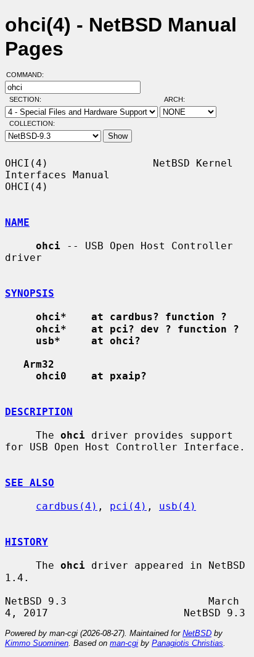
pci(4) (128, 506)
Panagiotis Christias (187, 643)
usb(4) (177, 506)
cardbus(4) (66, 506)
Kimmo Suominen (36, 643)
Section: (28, 99)
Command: (28, 74)
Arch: (180, 99)
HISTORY (26, 542)
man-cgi (124, 643)
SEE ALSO (29, 483)
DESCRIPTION (39, 412)
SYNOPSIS (29, 293)
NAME (17, 222)
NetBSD (196, 633)
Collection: (32, 123)
